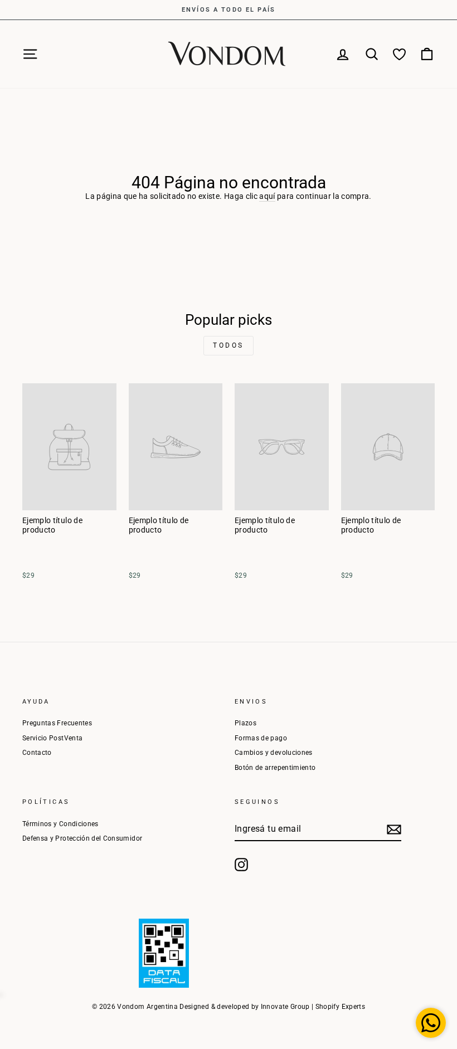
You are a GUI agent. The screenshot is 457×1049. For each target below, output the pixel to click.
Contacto (37, 753)
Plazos (245, 723)
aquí (267, 196)
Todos (228, 345)
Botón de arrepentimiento (275, 768)
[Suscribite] (394, 829)
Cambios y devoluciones (274, 753)
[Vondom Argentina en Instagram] (241, 864)
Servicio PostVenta (52, 738)
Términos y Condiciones (60, 824)
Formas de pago (261, 738)
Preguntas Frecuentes (57, 723)
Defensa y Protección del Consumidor (82, 838)
